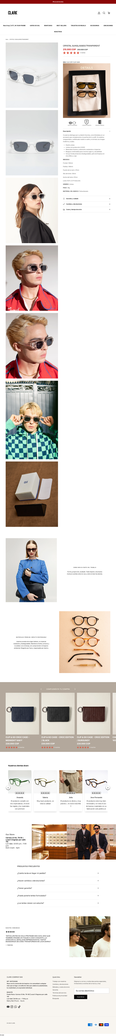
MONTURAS (48, 25)
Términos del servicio (59, 993)
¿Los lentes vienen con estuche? (30, 903)
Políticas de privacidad (60, 995)
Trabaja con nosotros (59, 981)
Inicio (7, 39)
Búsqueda (56, 998)
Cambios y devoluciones (60, 984)
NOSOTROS (58, 32)
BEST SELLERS (61, 25)
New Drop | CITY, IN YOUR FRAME (14, 25)
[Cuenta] (98, 13)
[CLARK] (13, 13)
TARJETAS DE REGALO (78, 25)
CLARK (13, 1023)
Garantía (55, 990)
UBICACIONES (108, 25)
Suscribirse (80, 997)
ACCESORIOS (94, 25)
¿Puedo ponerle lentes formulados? (31, 896)
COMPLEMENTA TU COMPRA (58, 689)
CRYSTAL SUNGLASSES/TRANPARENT (19, 39)
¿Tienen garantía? (24, 888)
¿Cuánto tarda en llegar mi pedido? (31, 873)
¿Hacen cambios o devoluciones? (31, 881)
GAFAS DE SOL (35, 25)
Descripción (67, 131)
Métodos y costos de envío (61, 987)
